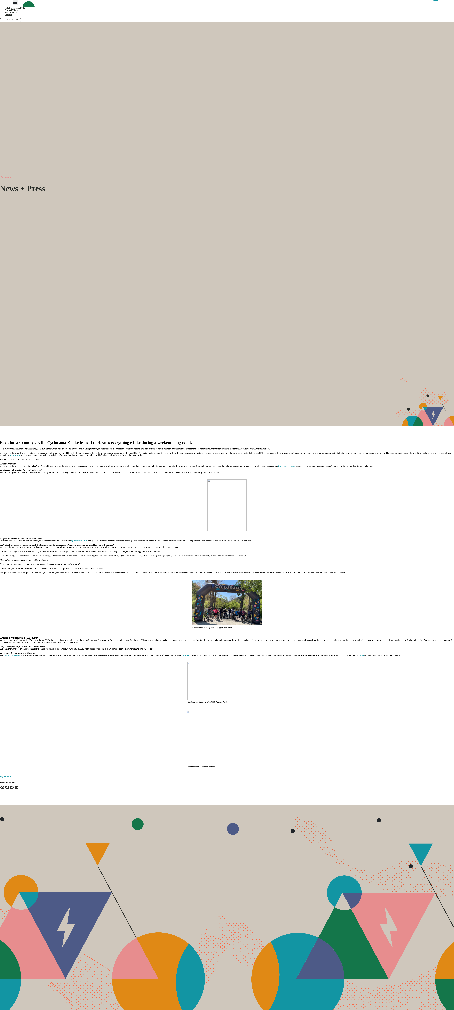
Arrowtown (15, 455)
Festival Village (12, 10)
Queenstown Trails (79, 541)
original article (6, 777)
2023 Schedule (12, 20)
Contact (8, 14)
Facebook (186, 655)
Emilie (361, 655)
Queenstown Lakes (286, 466)
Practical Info (11, 12)
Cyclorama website (12, 655)
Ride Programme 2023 (15, 8)
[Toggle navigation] (15, 2)
